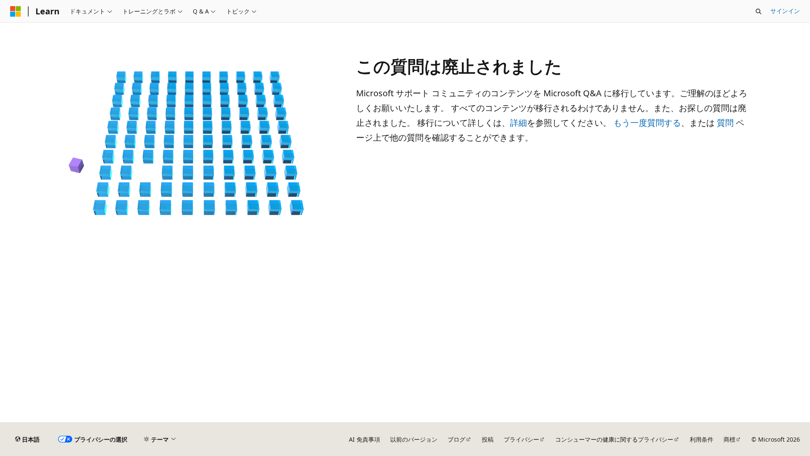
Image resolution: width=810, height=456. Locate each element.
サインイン (785, 11)
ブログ (456, 439)
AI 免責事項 (364, 439)
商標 (729, 439)
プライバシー (521, 439)
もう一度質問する (647, 122)
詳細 (518, 122)
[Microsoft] (15, 11)
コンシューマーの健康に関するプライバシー (614, 439)
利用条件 (701, 439)
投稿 (488, 439)
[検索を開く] (758, 11)
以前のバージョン (413, 439)
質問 (725, 122)
